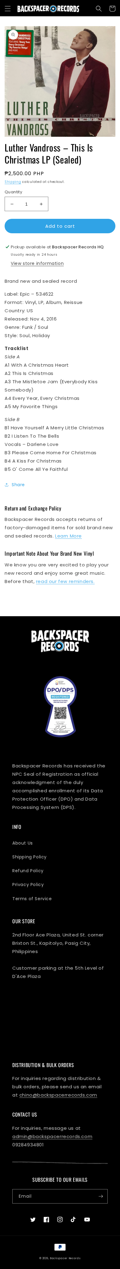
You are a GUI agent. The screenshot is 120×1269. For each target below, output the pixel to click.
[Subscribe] (100, 1196)
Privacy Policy (28, 884)
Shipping (13, 181)
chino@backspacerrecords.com (58, 1095)
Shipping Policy (29, 857)
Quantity (13, 192)
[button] (7, 8)
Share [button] (18, 485)
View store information (37, 263)
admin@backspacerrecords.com (52, 1136)
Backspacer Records (65, 1258)
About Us (22, 843)
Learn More (68, 536)
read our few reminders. (65, 581)
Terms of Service (32, 899)
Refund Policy (28, 871)
